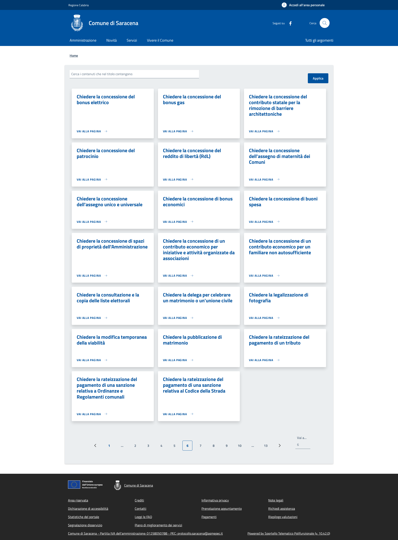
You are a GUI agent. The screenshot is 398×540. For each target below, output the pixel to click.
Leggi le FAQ (143, 516)
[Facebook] (289, 23)
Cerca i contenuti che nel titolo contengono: (102, 73)
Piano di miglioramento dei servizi (158, 525)
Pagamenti (209, 516)
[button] (303, 5)
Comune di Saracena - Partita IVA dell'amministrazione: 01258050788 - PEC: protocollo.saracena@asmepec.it (145, 533)
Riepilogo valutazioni (282, 516)
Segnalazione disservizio (85, 525)
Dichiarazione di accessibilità (88, 508)
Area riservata (78, 500)
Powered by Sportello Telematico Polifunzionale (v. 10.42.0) (289, 533)
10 (241, 447)
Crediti (139, 500)
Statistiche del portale (83, 516)
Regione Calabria (78, 5)
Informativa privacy (215, 500)
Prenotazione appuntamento (221, 508)
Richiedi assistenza (281, 508)
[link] (93, 131)
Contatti (140, 508)
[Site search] (325, 23)
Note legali (275, 500)
